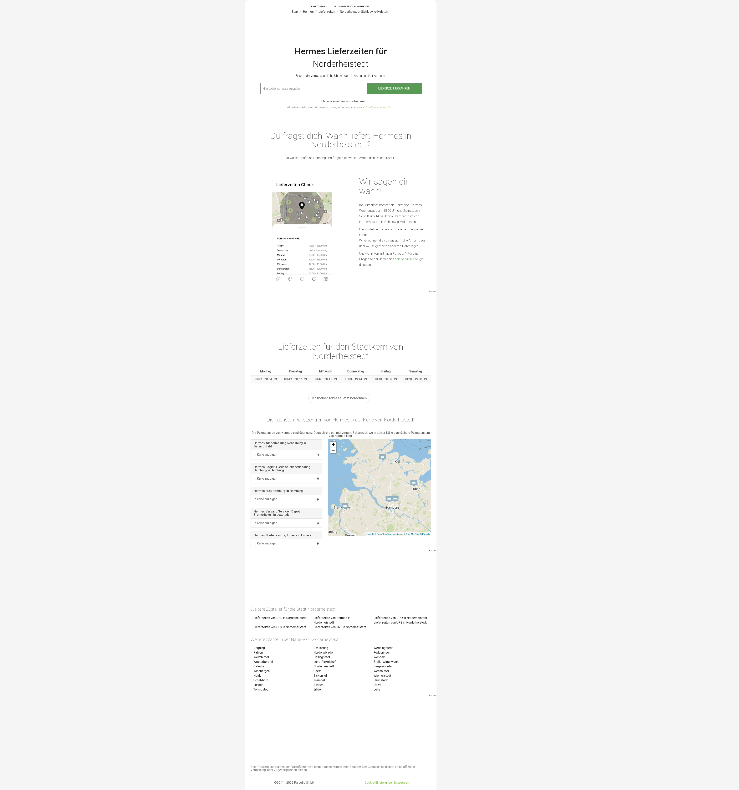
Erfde (317, 689)
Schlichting (320, 648)
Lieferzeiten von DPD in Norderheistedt (400, 618)
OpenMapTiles (413, 533)
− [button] (333, 450)
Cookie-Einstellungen (379, 782)
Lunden (258, 685)
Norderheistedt (323, 666)
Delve (377, 685)
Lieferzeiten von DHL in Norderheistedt (280, 618)
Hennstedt (381, 680)
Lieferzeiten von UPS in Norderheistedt (400, 622)
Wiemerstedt (382, 675)
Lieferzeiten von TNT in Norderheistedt (339, 627)
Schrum (318, 685)
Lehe (377, 689)
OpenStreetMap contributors (390, 533)
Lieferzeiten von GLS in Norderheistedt (279, 627)
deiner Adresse (407, 259)
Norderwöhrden (323, 652)
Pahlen (258, 652)
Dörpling (259, 648)
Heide (257, 675)
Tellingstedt (261, 689)
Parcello (426, 533)
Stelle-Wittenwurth (386, 662)
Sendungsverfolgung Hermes (351, 6)
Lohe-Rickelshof (324, 662)
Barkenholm (321, 675)
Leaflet (369, 533)
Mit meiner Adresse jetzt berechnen (339, 398)
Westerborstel (263, 662)
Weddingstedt (383, 648)
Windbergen (261, 671)
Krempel (319, 680)
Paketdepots (319, 6)
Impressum (402, 782)
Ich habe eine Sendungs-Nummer (343, 101)
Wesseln (379, 657)
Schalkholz (260, 680)
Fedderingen (382, 652)
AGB (365, 107)
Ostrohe (258, 666)
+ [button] (333, 444)
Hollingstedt (321, 657)
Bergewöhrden (383, 666)
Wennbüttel (381, 671)
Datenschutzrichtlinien (383, 107)
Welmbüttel (261, 657)
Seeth (317, 671)
